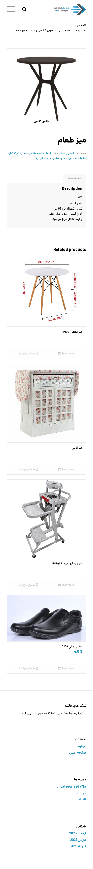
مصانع (64, 158)
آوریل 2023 (77, 834)
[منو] (12, 9)
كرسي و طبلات (66, 153)
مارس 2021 (78, 840)
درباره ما (80, 746)
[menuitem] (23, 9)
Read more (67, 354)
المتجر (81, 26)
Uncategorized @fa (71, 787)
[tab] (74, 178)
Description (74, 178)
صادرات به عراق (77, 158)
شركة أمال (13, 153)
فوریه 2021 (78, 846)
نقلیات (81, 800)
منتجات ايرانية (44, 158)
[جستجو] (23, 9)
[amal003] (54, 9)
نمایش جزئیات (27, 354)
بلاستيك (31, 153)
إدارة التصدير (44, 153)
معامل (56, 158)
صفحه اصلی (77, 753)
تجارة (23, 153)
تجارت (81, 793)
